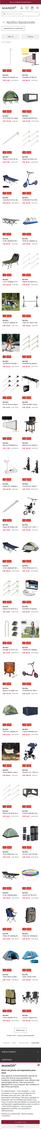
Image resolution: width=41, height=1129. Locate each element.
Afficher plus (20, 1030)
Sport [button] (14, 1043)
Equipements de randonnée (13, 28)
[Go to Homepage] (9, 8)
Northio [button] (6, 1043)
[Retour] (4, 22)
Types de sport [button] (24, 1043)
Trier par (30, 37)
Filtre (9, 37)
